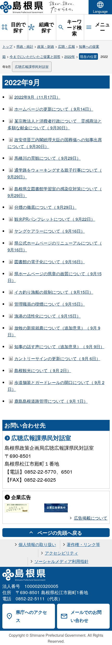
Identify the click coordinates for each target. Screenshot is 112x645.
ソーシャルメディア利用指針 (61, 561)
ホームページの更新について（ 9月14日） (53, 109)
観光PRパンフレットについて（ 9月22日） (54, 219)
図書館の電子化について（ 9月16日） (49, 262)
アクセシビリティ (61, 553)
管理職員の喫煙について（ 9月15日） (49, 304)
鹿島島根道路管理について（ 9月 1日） (51, 401)
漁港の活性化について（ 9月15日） (47, 316)
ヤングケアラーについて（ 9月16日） (49, 231)
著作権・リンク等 (83, 544)
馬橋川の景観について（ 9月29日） (47, 158)
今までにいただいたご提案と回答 (35, 56)
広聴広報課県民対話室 (32, 66)
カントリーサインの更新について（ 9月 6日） (57, 358)
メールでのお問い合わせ (86, 616)
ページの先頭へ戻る (60, 532)
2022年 (69, 56)
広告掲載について (90, 518)
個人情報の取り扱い (37, 544)
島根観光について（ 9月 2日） (42, 370)
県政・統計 (24, 46)
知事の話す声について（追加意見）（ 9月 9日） (59, 347)
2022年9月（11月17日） (37, 97)
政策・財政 (45, 46)
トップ (7, 46)
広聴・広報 (66, 46)
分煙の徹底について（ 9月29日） (45, 207)
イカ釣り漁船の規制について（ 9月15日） (53, 292)
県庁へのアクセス (31, 616)
